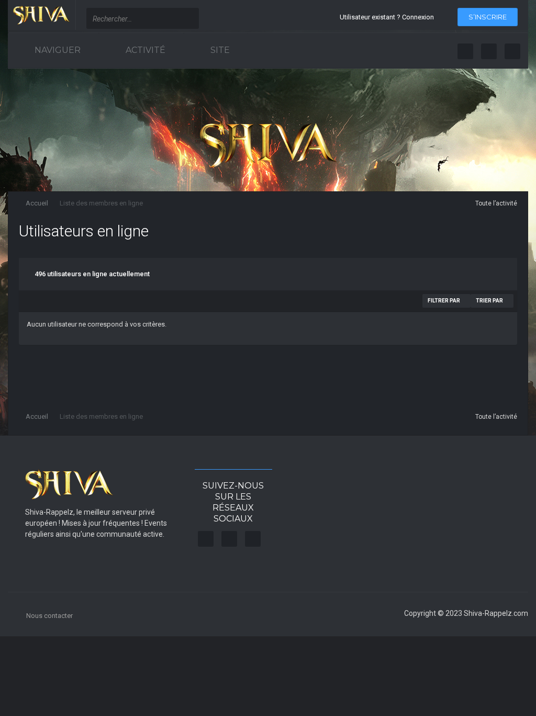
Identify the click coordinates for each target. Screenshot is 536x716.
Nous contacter (49, 616)
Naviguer (56, 50)
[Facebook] (465, 51)
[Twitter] (489, 51)
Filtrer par (444, 300)
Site (219, 50)
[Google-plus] (512, 51)
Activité (144, 50)
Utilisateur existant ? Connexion (388, 17)
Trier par (490, 300)
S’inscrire (487, 17)
